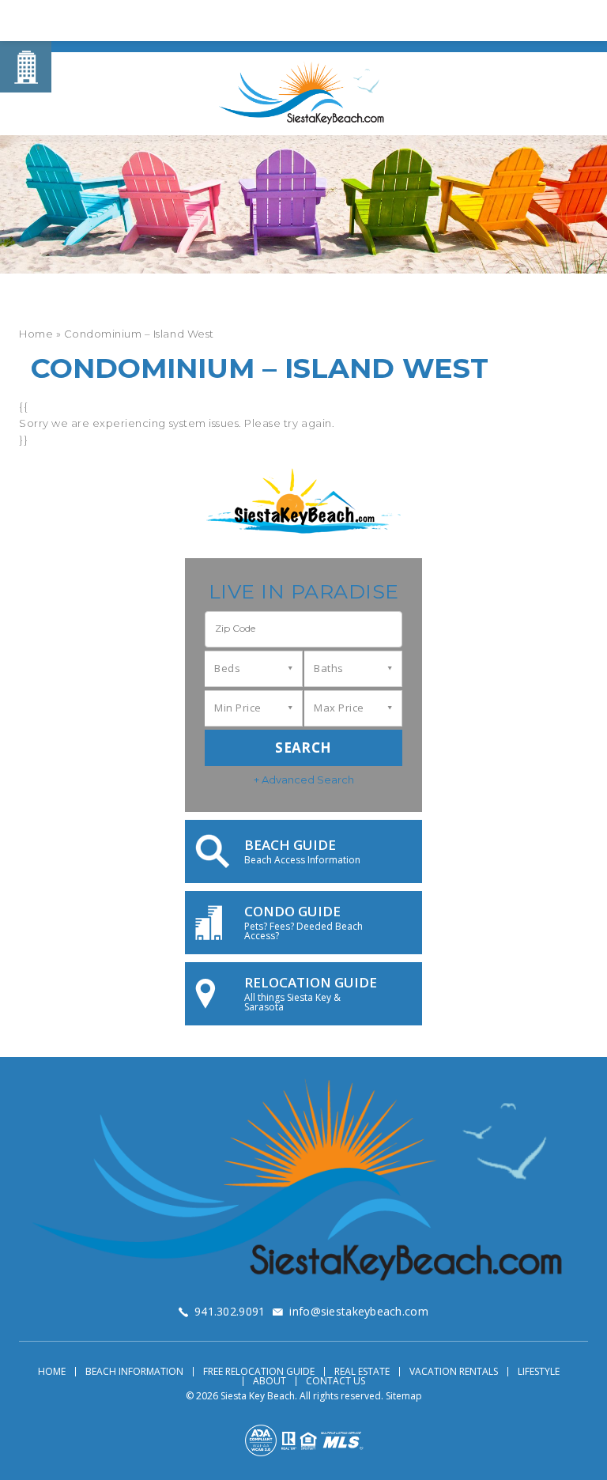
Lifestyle (539, 1371)
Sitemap (404, 1396)
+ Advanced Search (304, 779)
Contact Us (335, 1381)
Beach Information (134, 1371)
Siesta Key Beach (258, 1396)
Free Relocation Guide (259, 1371)
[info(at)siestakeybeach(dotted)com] (539, 22)
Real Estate (362, 1371)
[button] (303, 629)
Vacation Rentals (453, 1371)
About (269, 1381)
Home (52, 1371)
